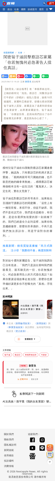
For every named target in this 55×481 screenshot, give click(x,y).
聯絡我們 (9, 439)
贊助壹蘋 (12, 78)
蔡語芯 (17, 354)
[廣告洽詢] (50, 454)
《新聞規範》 (41, 323)
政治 (9, 9)
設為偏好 (4, 78)
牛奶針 (44, 354)
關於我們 (9, 434)
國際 (23, 9)
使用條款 (9, 455)
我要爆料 (19, 78)
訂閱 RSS (24, 379)
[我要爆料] (50, 447)
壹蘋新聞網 (8, 52)
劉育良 (28, 81)
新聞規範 (9, 450)
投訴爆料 (9, 460)
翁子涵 (7, 354)
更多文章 (34, 379)
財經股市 (32, 9)
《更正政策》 (20, 331)
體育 (41, 9)
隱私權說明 (9, 444)
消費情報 (9, 466)
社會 (16, 9)
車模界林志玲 (30, 354)
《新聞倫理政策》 (22, 323)
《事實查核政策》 (15, 327)
